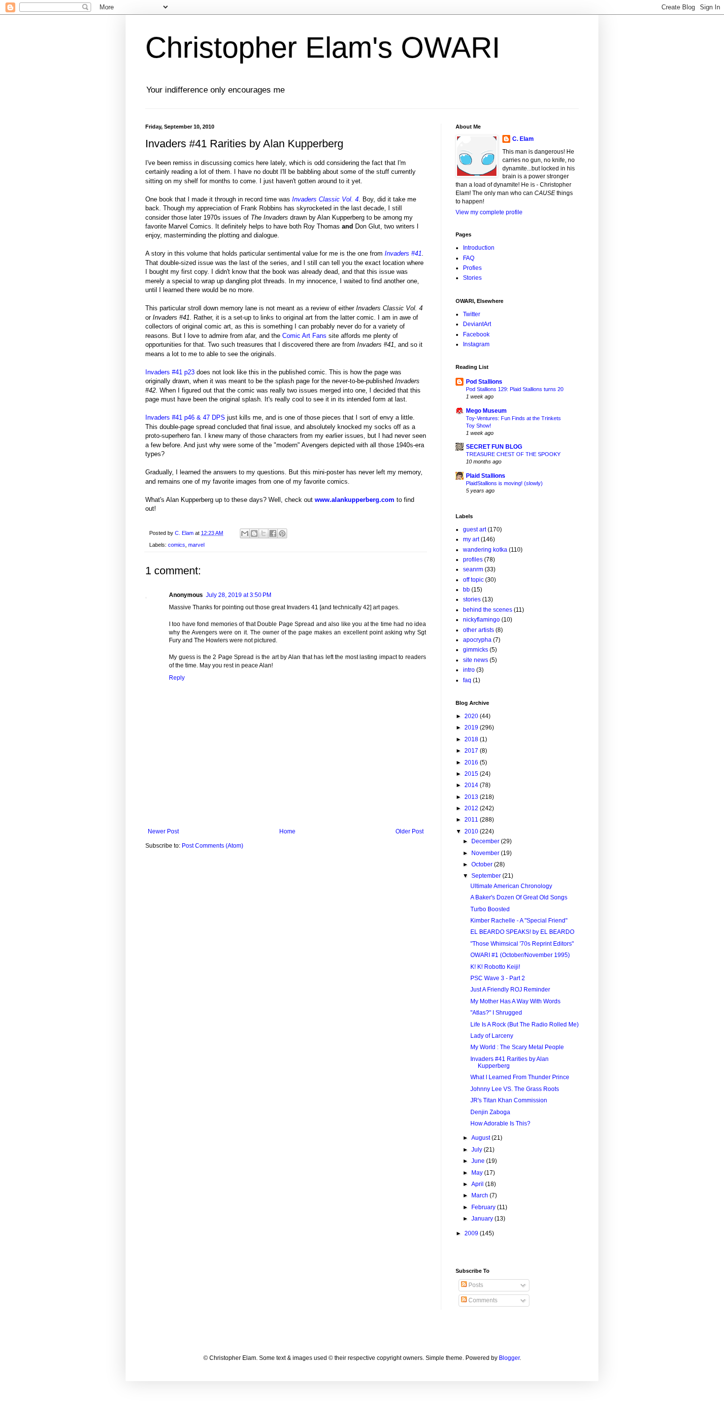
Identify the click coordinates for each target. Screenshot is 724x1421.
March (480, 1195)
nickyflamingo (481, 619)
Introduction (478, 247)
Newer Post (163, 831)
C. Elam (523, 138)
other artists (478, 630)
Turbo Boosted (490, 909)
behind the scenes (487, 609)
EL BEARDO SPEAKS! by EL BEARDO (522, 931)
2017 (472, 750)
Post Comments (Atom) (212, 845)
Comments (482, 1300)
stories (472, 599)
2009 (472, 1233)
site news (475, 660)
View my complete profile (489, 212)
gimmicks (475, 649)
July (477, 1149)
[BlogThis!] (254, 533)
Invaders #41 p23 (170, 372)
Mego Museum (486, 410)
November (486, 853)
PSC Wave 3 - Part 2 (497, 978)
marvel (196, 545)
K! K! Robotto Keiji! (495, 966)
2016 (472, 762)
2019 (472, 727)
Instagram (476, 344)
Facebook (476, 334)
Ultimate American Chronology (511, 886)
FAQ (468, 258)
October (482, 864)
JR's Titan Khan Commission (508, 1100)
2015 (472, 773)
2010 (472, 831)
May (477, 1172)
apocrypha (477, 639)
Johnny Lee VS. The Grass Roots (514, 1089)
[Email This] (245, 533)
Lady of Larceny (491, 1035)
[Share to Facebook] (273, 533)
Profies (472, 267)
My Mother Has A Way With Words (515, 1001)
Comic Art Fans (304, 335)
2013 (472, 796)
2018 (472, 739)
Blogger (509, 1358)
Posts (475, 1285)
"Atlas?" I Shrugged (496, 1012)
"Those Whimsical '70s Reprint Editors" (522, 943)
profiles (473, 559)
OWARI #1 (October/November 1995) (520, 955)
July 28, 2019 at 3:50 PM (238, 595)
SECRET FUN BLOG (494, 446)
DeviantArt (477, 324)
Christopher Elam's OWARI (322, 47)
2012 (472, 808)
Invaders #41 (403, 253)
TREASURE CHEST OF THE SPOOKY (513, 454)
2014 (472, 785)
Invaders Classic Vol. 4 (325, 199)
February (484, 1207)
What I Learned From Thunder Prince (519, 1077)
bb (466, 589)
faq (467, 680)
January (482, 1218)
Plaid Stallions (485, 475)
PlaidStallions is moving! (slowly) (504, 483)
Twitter (471, 314)
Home (287, 831)
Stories (472, 277)
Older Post (409, 831)
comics (176, 545)
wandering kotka (485, 549)
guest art (474, 529)
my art (471, 539)
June (478, 1160)
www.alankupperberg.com (355, 499)
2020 (472, 716)
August (481, 1137)
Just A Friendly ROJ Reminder (510, 989)
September (486, 875)
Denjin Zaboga (490, 1112)
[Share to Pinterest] (282, 533)
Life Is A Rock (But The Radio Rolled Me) (524, 1024)
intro (469, 669)
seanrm (473, 569)
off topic (473, 579)
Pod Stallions (484, 381)
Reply (177, 677)
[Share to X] (263, 533)
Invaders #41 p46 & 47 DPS (185, 417)
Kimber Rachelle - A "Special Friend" (518, 920)
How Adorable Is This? (500, 1123)
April (478, 1184)
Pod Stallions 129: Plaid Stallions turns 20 (514, 389)
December (486, 841)
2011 (472, 819)
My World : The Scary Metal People (517, 1047)
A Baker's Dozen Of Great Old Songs (518, 897)
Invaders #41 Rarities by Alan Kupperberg (509, 1062)
